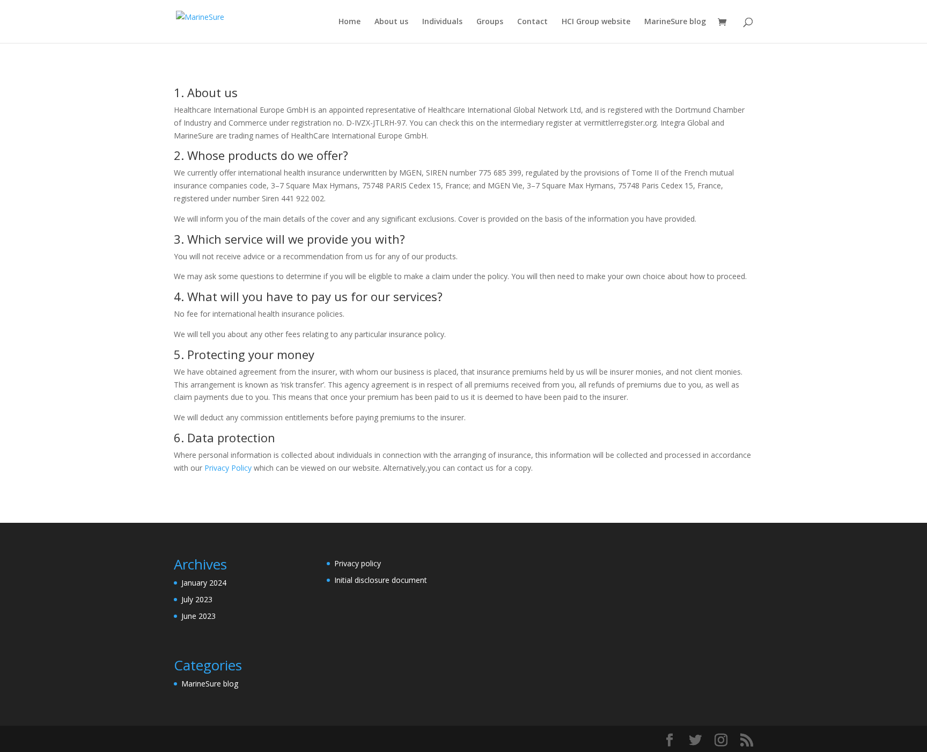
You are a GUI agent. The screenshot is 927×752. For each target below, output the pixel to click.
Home (349, 22)
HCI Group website (596, 22)
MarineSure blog (675, 22)
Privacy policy (357, 563)
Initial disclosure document (380, 580)
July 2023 (196, 599)
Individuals (442, 22)
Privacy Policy (228, 468)
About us (391, 22)
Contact (532, 22)
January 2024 (203, 583)
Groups (489, 22)
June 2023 (198, 616)
